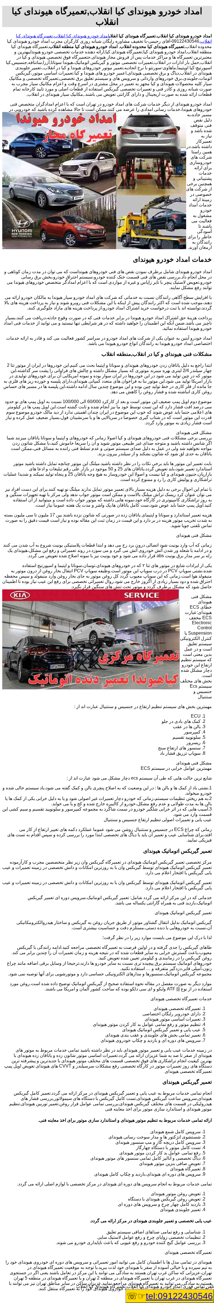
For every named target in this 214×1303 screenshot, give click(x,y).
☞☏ (170, 1296)
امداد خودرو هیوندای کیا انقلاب (81, 36)
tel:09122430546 (179, 1296)
